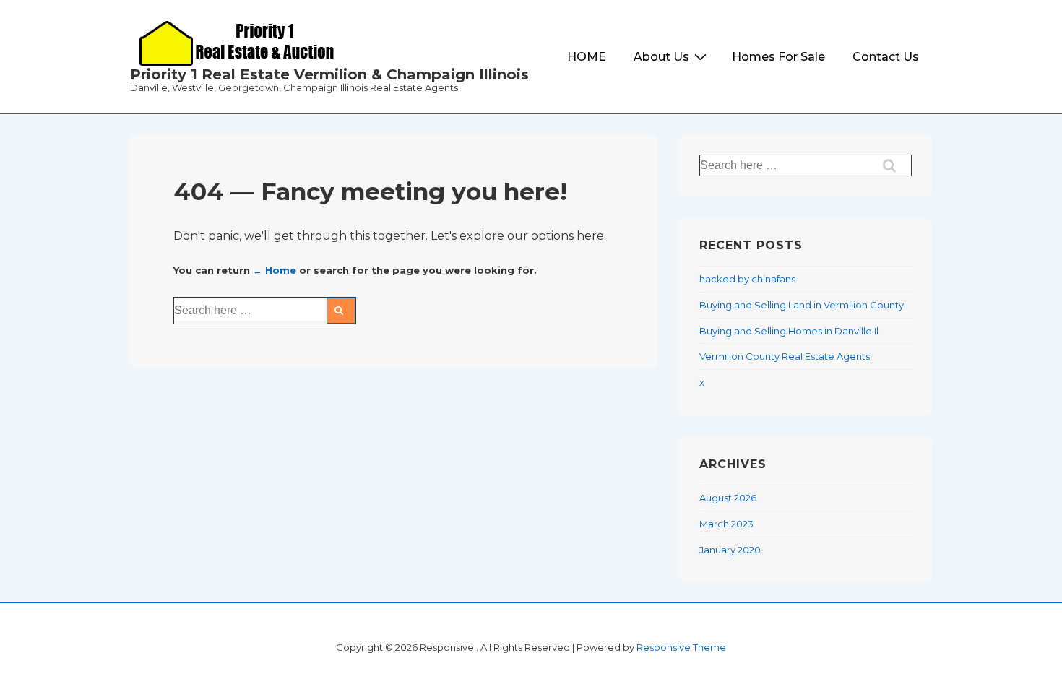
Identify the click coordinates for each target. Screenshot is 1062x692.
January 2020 (730, 549)
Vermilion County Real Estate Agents (784, 356)
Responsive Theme (681, 647)
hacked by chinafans (747, 279)
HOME (586, 57)
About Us (661, 57)
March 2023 (726, 523)
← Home (274, 270)
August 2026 (727, 497)
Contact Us (885, 57)
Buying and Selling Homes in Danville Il (788, 331)
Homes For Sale (778, 57)
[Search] (341, 311)
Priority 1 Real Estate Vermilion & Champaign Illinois (329, 74)
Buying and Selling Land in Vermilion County (801, 305)
